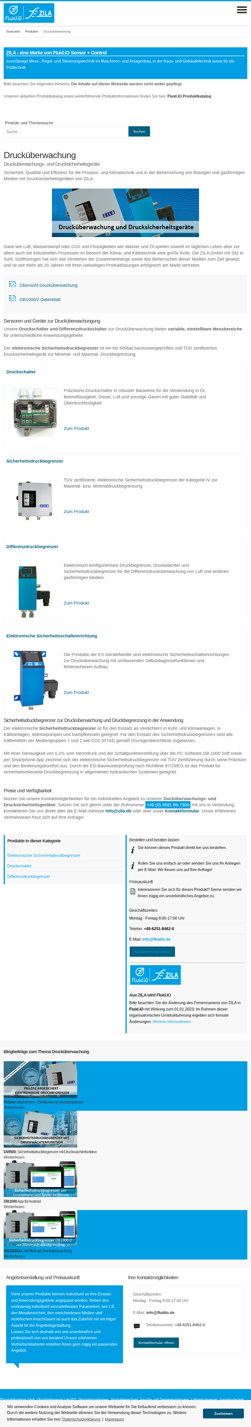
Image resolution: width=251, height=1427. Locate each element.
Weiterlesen (14, 1107)
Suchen (139, 131)
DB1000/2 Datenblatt (40, 299)
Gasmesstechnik (232, 1399)
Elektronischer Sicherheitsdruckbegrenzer (43, 855)
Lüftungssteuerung (204, 1399)
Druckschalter (21, 371)
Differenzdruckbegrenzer (32, 546)
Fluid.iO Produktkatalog (189, 96)
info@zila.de (118, 810)
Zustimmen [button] (223, 1413)
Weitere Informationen (172, 1022)
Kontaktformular (182, 810)
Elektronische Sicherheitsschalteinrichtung (51, 635)
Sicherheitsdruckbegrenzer (34, 461)
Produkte (31, 31)
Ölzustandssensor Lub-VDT (56, 1399)
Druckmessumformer (93, 1399)
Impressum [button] (114, 1419)
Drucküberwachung (124, 1399)
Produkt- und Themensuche (29, 123)
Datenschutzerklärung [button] (81, 1419)
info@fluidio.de (156, 939)
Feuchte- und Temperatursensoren (164, 1399)
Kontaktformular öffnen (152, 952)
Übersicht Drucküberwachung (48, 285)
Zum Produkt (76, 428)
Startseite (13, 31)
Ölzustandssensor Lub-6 (17, 1399)
